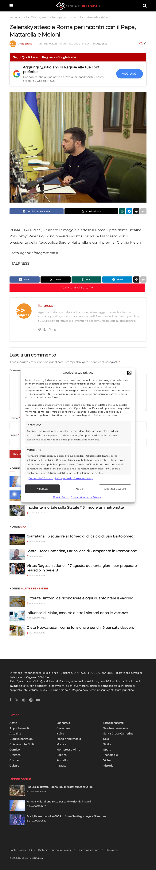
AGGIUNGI (129, 73)
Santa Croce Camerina (118, 733)
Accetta (42, 488)
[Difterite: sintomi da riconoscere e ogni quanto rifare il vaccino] (17, 601)
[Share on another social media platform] (143, 211)
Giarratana (63, 728)
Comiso (15, 749)
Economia (63, 723)
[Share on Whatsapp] (122, 211)
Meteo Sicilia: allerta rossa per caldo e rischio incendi (59, 801)
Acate (13, 723)
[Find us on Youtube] (38, 700)
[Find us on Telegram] (31, 700)
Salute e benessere (115, 728)
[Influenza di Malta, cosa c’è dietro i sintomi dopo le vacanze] (17, 616)
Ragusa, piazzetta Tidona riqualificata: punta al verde (60, 786)
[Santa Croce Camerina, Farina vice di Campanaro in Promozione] (17, 554)
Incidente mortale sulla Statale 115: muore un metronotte (75, 507)
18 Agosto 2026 (36, 633)
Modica (61, 744)
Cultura (14, 765)
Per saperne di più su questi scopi (74, 478)
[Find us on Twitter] (17, 700)
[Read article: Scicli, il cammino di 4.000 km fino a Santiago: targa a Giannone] (17, 819)
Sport (107, 749)
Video (107, 760)
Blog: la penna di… (21, 739)
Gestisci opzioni (115, 488)
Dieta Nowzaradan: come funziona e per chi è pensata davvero (80, 627)
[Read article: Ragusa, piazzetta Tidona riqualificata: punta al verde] (17, 790)
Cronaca (15, 755)
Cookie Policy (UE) (21, 849)
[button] (129, 373)
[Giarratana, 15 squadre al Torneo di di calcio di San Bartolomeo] (17, 539)
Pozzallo (62, 760)
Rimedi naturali (113, 723)
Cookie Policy (61, 497)
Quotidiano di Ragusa (30, 857)
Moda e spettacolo (69, 739)
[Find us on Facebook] (10, 700)
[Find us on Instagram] (23, 700)
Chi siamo (112, 849)
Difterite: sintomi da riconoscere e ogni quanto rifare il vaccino (80, 598)
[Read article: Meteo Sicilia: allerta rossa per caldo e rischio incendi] (17, 805)
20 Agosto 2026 (36, 618)
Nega (79, 488)
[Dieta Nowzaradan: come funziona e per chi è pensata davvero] (17, 630)
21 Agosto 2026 (36, 603)
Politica (62, 755)
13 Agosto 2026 (36, 575)
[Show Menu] (11, 5)
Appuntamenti (19, 728)
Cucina (14, 760)
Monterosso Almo (68, 749)
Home (13, 17)
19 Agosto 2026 (36, 541)
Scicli (106, 739)
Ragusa (61, 765)
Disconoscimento (88, 849)
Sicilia (107, 744)
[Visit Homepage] (78, 6)
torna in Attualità (77, 287)
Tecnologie (110, 755)
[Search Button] (144, 5)
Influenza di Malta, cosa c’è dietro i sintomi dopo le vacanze (77, 613)
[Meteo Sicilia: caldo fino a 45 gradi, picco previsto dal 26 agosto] (17, 495)
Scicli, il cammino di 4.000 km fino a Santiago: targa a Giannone (66, 816)
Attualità (24, 17)
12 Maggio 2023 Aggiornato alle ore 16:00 (65, 43)
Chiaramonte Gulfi (22, 744)
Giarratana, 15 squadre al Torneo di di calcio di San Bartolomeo (80, 536)
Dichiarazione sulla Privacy (86, 497)
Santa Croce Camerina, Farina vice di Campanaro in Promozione (82, 551)
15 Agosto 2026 (36, 556)
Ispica (60, 733)
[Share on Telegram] (129, 211)
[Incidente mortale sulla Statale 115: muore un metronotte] (17, 510)
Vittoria (108, 765)
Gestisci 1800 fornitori (41, 478)
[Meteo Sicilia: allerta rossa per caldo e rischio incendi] (17, 481)
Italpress (26, 43)
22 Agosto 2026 (36, 512)
